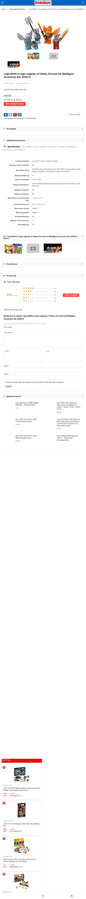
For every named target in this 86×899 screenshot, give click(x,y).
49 (33, 221)
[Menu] (2, 3)
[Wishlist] (43, 896)
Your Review (9, 333)
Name (6, 366)
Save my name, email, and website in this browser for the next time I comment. (35, 382)
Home (4, 9)
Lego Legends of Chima (17, 9)
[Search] (82, 3)
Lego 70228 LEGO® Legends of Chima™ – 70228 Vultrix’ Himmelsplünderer (67, 438)
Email (6, 374)
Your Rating (8, 327)
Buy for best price (15, 104)
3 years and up (37, 198)
